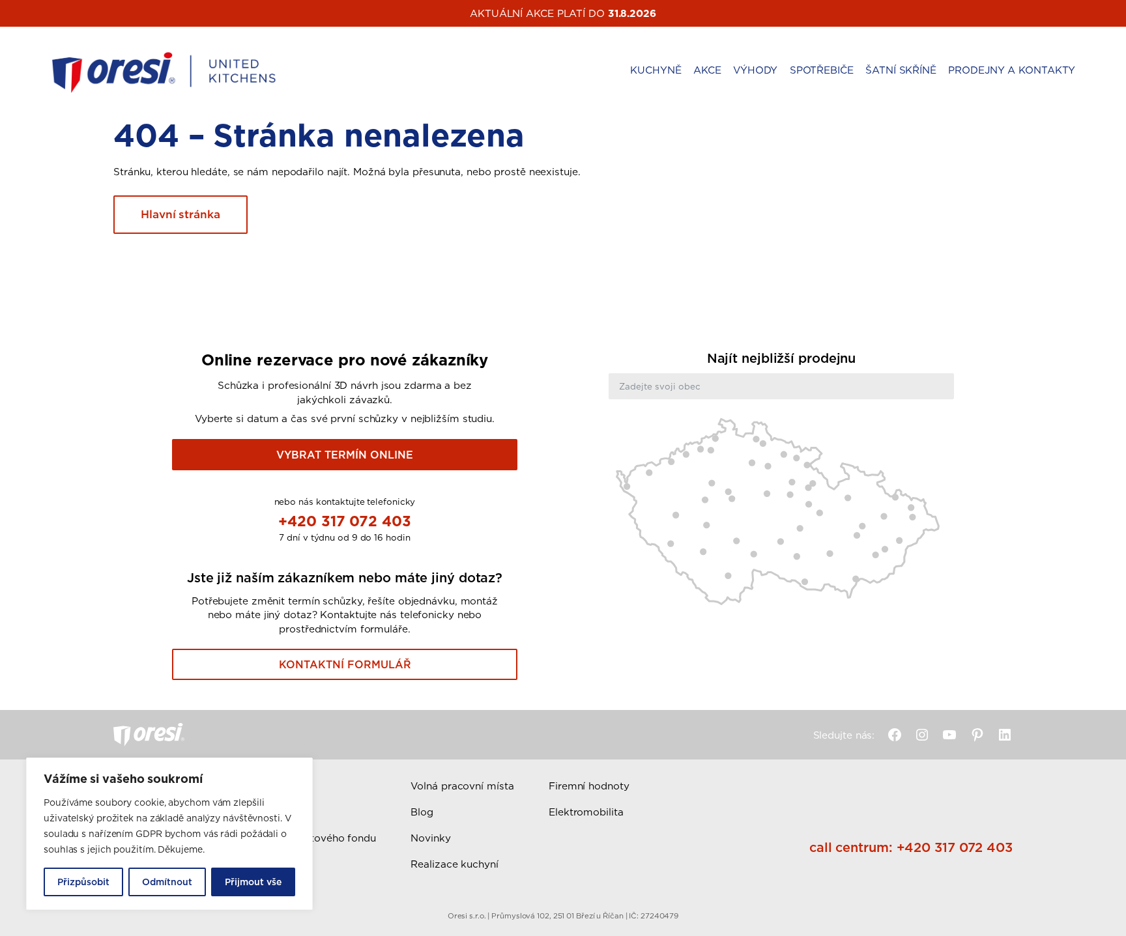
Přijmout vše (253, 881)
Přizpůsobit (83, 881)
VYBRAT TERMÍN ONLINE (344, 454)
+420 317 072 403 (344, 521)
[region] (169, 834)
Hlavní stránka (180, 214)
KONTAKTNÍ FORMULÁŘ (345, 664)
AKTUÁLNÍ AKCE (512, 13)
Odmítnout (167, 881)
